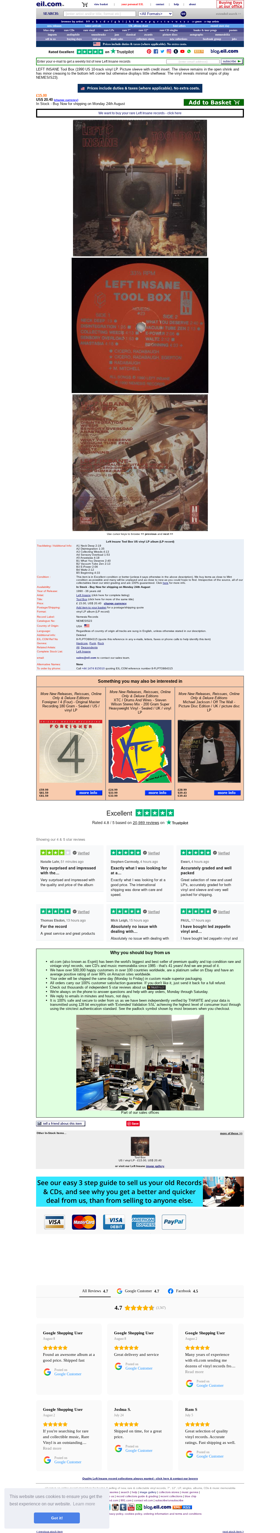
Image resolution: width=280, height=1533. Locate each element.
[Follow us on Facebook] (156, 52)
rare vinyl (89, 30)
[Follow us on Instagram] (169, 52)
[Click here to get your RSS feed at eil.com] (199, 52)
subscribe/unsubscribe (169, 1500)
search (125, 1492)
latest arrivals (93, 25)
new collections (178, 38)
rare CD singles (169, 30)
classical (131, 34)
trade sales (117, 38)
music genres (190, 1492)
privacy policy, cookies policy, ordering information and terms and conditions (154, 1513)
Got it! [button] (57, 1518)
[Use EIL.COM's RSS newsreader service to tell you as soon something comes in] (182, 1507)
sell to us (50, 38)
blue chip (49, 30)
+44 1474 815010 (93, 668)
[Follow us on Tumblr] (176, 52)
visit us (96, 38)
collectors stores (145, 38)
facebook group (212, 38)
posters (233, 30)
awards (148, 34)
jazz (117, 34)
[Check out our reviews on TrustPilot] (156, 987)
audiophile (73, 34)
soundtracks (98, 34)
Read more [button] (194, 1372)
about (192, 4)
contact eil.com (143, 1500)
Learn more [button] (84, 1504)
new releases (54, 25)
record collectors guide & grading (137, 1496)
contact (160, 4)
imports (52, 34)
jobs (234, 38)
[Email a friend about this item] (60, 1124)
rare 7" (126, 30)
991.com (126, 1500)
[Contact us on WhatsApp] (189, 52)
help (176, 4)
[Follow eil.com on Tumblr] (123, 1509)
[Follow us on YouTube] (182, 52)
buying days (74, 38)
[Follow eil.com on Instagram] (115, 1509)
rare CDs (69, 30)
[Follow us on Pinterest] (149, 52)
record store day (220, 25)
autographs (196, 34)
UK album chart (138, 25)
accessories (111, 1492)
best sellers (179, 25)
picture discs (170, 34)
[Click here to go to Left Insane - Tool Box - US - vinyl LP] (140, 1154)
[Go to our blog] (224, 52)
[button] (215, 1222)
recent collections (171, 1496)
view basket (101, 4)
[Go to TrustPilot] (91, 53)
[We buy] (140, 1205)
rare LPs (109, 30)
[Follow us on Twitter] (162, 52)
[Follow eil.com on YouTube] (131, 1509)
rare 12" (143, 30)
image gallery (148, 1492)
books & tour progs (205, 30)
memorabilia (222, 34)
